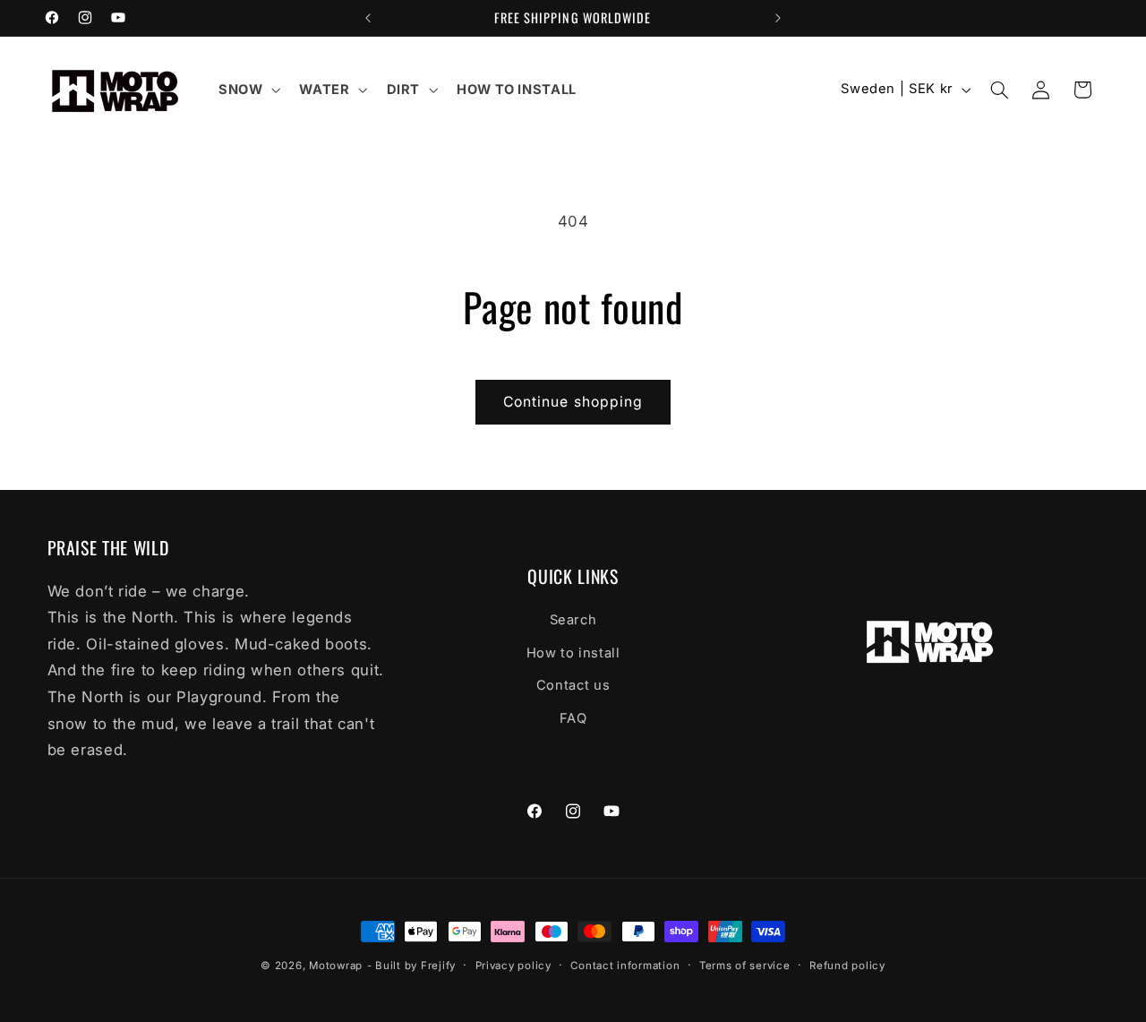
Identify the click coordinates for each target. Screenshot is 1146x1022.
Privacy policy (513, 965)
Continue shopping (573, 401)
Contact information (625, 965)
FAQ (573, 718)
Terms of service (745, 965)
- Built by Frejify (411, 965)
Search (573, 621)
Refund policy (847, 965)
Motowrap (336, 965)
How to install (573, 653)
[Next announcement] (778, 18)
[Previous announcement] (368, 18)
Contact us (573, 685)
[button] (247, 89)
